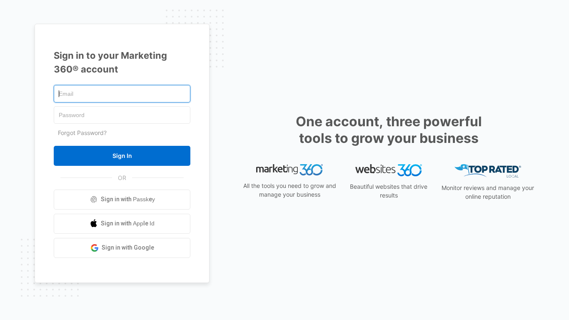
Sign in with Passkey (128, 199)
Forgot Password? (82, 132)
